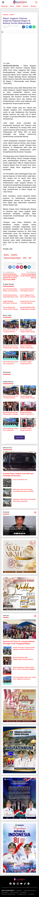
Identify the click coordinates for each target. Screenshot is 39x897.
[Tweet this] (27, 26)
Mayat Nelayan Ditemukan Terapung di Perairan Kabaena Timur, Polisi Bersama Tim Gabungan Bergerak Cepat (10, 302)
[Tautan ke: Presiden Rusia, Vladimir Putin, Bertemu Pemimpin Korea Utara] (19, 461)
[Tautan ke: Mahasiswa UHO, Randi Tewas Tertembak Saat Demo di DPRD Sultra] (7, 492)
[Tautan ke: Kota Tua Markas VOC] (7, 482)
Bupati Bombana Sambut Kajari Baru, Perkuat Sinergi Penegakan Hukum (27, 347)
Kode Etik (23, 892)
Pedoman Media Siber (8, 894)
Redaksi (19, 890)
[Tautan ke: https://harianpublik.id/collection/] (35, 616)
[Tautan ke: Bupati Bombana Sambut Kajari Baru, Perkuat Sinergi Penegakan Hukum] (7, 670)
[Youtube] (21, 267)
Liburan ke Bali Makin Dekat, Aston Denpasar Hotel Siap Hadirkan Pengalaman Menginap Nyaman (10, 290)
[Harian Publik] (20, 2)
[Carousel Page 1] (15, 533)
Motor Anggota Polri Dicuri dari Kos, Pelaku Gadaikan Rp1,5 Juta (27, 296)
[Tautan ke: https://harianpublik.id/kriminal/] (35, 512)
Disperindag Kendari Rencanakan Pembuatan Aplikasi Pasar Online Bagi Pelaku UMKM (11, 275)
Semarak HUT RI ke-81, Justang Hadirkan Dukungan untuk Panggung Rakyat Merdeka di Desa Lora (27, 302)
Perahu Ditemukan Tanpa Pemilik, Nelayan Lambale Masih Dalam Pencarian (10, 308)
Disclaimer (5, 892)
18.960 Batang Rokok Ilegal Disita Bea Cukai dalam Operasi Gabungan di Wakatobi (10, 296)
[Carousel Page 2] (17, 533)
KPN (24, 258)
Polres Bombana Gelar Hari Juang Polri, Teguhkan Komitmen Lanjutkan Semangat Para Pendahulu (10, 362)
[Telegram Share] (30, 26)
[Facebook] (10, 267)
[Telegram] (29, 267)
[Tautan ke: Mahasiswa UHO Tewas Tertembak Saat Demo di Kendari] (7, 502)
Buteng (6, 255)
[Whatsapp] (34, 26)
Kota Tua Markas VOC (20, 479)
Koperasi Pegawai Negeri (12, 258)
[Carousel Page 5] (24, 533)
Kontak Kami (22, 894)
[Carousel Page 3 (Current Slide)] (19, 533)
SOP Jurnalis (14, 892)
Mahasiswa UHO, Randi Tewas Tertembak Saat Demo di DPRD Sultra (23, 490)
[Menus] (3, 2)
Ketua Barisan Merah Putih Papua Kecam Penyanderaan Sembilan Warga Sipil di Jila (28, 290)
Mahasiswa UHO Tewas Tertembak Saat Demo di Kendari (24, 500)
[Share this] (23, 26)
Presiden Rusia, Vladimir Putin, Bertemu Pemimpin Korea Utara (18, 475)
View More (19, 437)
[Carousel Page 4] (22, 533)
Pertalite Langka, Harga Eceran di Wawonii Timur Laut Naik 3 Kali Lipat (26, 362)
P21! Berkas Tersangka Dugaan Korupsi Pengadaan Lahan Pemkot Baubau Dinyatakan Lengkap (17, 528)
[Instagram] (17, 267)
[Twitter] (13, 267)
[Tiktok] (25, 267)
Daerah (5, 27)
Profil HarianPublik (29, 890)
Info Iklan (31, 894)
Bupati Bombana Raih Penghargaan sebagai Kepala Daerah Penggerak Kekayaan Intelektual (27, 308)
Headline (14, 255)
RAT (30, 258)
